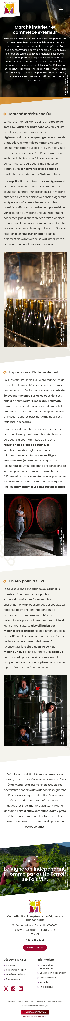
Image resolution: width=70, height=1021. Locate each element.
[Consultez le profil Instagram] (13, 988)
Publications (46, 987)
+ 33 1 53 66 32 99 (35, 940)
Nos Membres (13, 979)
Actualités (45, 982)
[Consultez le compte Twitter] (6, 988)
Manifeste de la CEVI (16, 974)
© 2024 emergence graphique (35, 1006)
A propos (10, 965)
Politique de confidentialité (49, 1002)
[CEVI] (9, 8)
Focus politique (48, 978)
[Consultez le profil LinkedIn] (20, 988)
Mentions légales (16, 1002)
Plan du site (30, 1002)
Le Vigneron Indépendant (53, 973)
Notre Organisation (16, 970)
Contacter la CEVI (35, 947)
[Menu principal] (61, 8)
